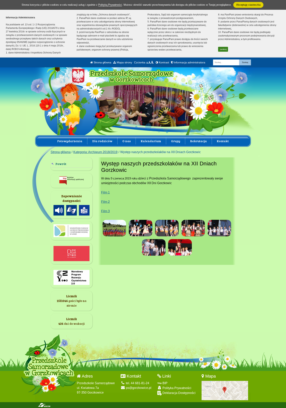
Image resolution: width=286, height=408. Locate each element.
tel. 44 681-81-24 (137, 383)
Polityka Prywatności (176, 388)
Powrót (60, 164)
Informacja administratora (189, 62)
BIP (165, 383)
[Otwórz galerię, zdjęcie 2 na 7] (141, 228)
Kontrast (163, 62)
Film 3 (105, 211)
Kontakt (223, 141)
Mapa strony (124, 62)
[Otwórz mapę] (225, 390)
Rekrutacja (198, 141)
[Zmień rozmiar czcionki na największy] (152, 62)
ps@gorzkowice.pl (138, 387)
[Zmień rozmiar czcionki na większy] (149, 62)
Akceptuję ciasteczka (248, 4)
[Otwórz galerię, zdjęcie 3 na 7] (167, 228)
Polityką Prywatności (110, 4)
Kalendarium (151, 141)
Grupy (175, 141)
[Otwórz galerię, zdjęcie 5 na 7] (219, 228)
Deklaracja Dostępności (179, 393)
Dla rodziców (102, 141)
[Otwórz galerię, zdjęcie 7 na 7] (180, 247)
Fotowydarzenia (69, 141)
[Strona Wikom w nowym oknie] (44, 405)
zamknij (223, 49)
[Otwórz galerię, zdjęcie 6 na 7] (154, 247)
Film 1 (105, 192)
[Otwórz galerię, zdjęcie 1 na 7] (114, 228)
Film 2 (105, 201)
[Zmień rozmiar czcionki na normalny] (147, 62)
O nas (126, 141)
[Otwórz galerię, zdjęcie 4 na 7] (193, 228)
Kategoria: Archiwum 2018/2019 (95, 152)
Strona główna (102, 62)
